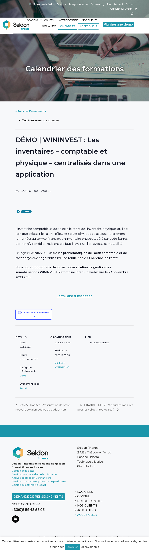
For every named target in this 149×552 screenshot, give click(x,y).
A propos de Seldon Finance (50, 4)
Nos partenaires (78, 4)
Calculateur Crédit (121, 9)
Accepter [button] (72, 546)
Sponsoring (97, 4)
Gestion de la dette (23, 470)
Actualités (48, 26)
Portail (23, 388)
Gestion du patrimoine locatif (29, 484)
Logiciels (32, 20)
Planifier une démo (118, 24)
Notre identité (68, 20)
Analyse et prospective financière (31, 477)
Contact (130, 4)
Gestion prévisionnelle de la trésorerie (34, 474)
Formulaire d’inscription (74, 296)
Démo (23, 375)
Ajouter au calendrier (36, 312)
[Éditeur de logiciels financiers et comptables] (15, 25)
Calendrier (67, 26)
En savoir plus (90, 547)
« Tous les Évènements (30, 111)
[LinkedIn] (136, 9)
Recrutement (115, 4)
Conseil (49, 20)
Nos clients (89, 20)
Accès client (88, 26)
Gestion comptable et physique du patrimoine (39, 481)
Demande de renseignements (38, 496)
